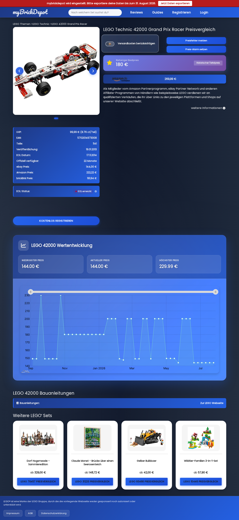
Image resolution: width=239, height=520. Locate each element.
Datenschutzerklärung (53, 513)
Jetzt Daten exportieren (175, 3)
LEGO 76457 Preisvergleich (38, 481)
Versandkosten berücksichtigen (136, 43)
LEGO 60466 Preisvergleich (146, 481)
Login (204, 12)
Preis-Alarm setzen (196, 49)
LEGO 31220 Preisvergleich (92, 481)
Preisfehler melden (196, 40)
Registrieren (181, 12)
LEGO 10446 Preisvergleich (201, 481)
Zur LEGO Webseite (211, 403)
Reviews (136, 12)
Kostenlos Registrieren (56, 221)
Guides (157, 12)
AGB (30, 513)
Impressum (12, 513)
